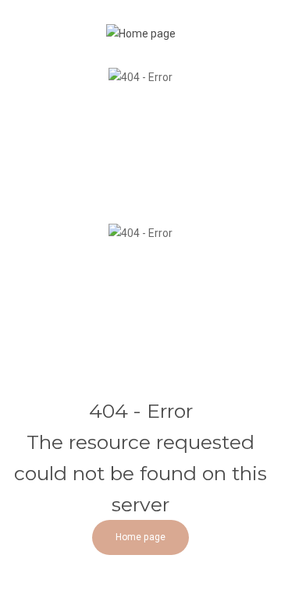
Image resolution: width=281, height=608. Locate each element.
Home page (140, 537)
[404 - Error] (141, 33)
